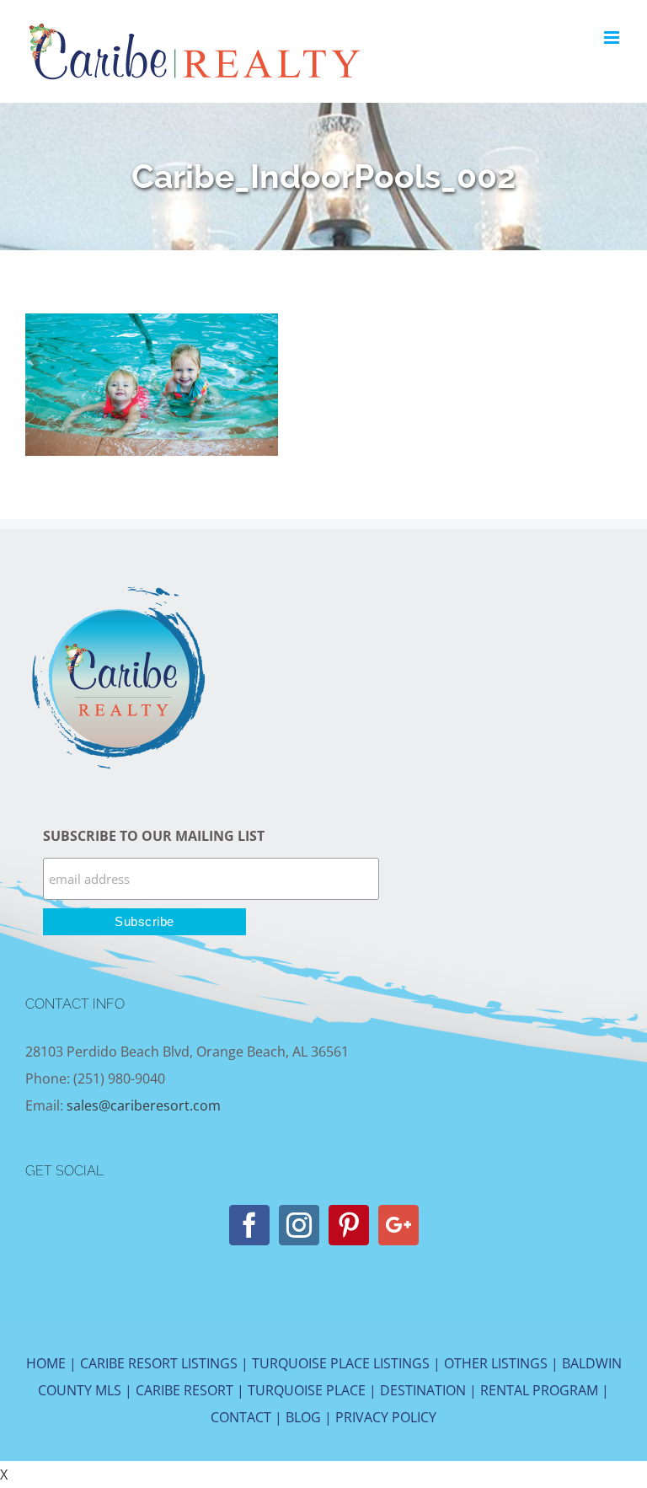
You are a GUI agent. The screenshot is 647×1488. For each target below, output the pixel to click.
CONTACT (241, 1417)
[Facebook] (249, 1225)
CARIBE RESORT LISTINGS (159, 1363)
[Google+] (398, 1225)
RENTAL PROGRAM (539, 1390)
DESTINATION (423, 1390)
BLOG (303, 1417)
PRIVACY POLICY (385, 1417)
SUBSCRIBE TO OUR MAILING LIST (154, 836)
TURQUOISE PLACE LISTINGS (341, 1363)
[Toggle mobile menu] (613, 37)
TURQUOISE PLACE (307, 1390)
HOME (46, 1363)
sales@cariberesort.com (144, 1105)
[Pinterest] (349, 1225)
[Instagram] (299, 1225)
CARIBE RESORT (184, 1390)
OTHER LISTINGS (496, 1363)
